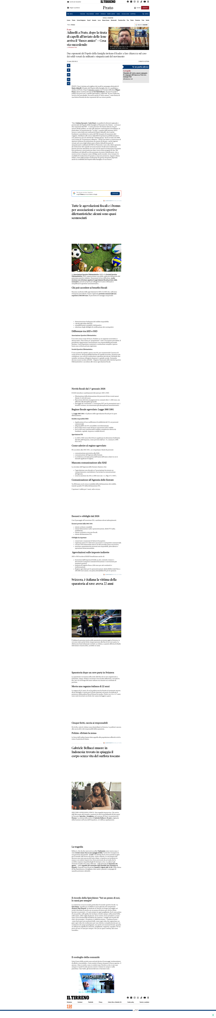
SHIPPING (132, 14)
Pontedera (137, 20)
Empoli (88, 20)
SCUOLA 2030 (125, 14)
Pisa (128, 20)
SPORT (97, 14)
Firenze (73, 20)
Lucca (99, 20)
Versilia (147, 20)
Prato (143, 20)
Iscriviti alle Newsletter (75, 2)
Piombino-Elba (121, 20)
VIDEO (118, 14)
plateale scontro (94, 90)
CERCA (146, 14)
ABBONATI (145, 8)
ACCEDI (138, 8)
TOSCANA (82, 14)
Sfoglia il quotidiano (75, 8)
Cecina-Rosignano (81, 20)
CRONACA (103, 14)
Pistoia (132, 20)
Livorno (68, 20)
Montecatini (114, 20)
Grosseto (94, 20)
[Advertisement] (84, 74)
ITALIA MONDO (90, 14)
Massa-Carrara (105, 20)
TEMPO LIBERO (111, 14)
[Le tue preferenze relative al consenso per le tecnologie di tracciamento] (213, 1015)
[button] (96, 983)
